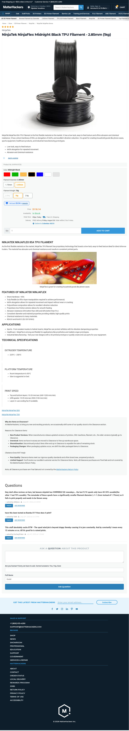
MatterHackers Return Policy (67, 469)
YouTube (77, 609)
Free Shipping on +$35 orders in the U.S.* (17, 2)
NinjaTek (92, 18)
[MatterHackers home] (13, 7)
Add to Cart (103, 231)
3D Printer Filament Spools (107, 18)
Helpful (9, 505)
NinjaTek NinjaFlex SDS (11, 410)
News (13, 639)
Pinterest (72, 609)
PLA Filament (97, 14)
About (13, 669)
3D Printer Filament (51, 14)
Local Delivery (18, 679)
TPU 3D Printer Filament (65, 18)
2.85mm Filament (48, 18)
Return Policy (17, 690)
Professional (17, 646)
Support (14, 653)
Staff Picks (26, 14)
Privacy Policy (17, 693)
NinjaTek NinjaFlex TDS (11, 415)
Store (10, 23)
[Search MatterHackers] (81, 7)
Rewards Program (20, 683)
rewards (25, 203)
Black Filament (81, 18)
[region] (64, 85)
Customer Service (41, 2)
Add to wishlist (13, 158)
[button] (39, 7)
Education (15, 649)
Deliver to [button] (44, 223)
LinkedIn (67, 609)
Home (4, 23)
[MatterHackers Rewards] (7, 203)
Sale (17, 14)
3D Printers (37, 14)
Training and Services (81, 14)
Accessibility (16, 700)
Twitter (57, 609)
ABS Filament (110, 14)
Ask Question (64, 587)
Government (16, 656)
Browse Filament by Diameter (29, 18)
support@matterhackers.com (25, 627)
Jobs (12, 686)
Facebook (52, 609)
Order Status (17, 676)
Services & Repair (19, 660)
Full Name (9, 575)
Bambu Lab (66, 14)
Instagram (62, 609)
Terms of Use (17, 697)
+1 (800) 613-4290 (55, 2)
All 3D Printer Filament (8, 18)
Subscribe (107, 602)
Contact (14, 672)
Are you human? (33, 566)
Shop (12, 635)
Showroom (16, 642)
